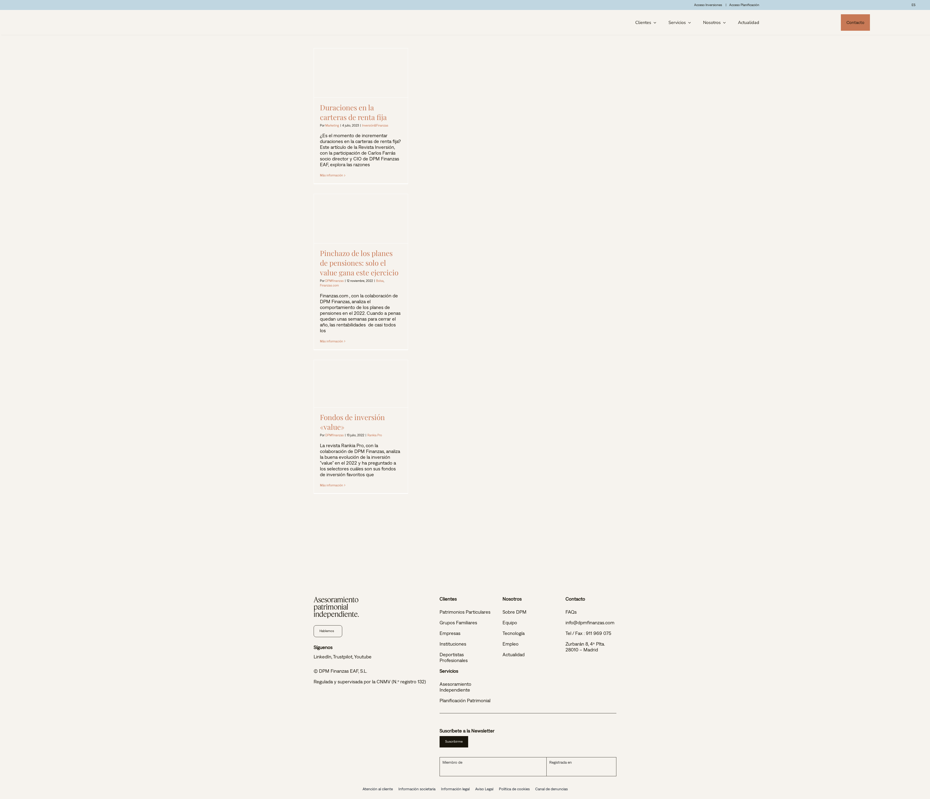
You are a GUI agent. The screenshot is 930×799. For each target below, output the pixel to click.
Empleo (511, 644)
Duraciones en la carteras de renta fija (361, 73)
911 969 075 (598, 633)
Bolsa (380, 281)
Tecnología (514, 633)
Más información (331, 175)
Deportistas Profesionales (454, 657)
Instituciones (453, 644)
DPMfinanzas (334, 281)
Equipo (510, 622)
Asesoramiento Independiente (455, 687)
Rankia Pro (374, 435)
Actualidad (514, 654)
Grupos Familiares (458, 622)
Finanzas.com (329, 285)
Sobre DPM (515, 612)
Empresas (450, 633)
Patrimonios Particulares (465, 612)
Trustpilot (342, 656)
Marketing (332, 125)
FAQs (571, 612)
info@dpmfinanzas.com (590, 622)
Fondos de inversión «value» (361, 384)
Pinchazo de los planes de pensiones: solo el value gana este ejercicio (361, 219)
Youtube (363, 656)
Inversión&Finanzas (375, 125)
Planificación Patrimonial (465, 700)
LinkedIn (322, 656)
